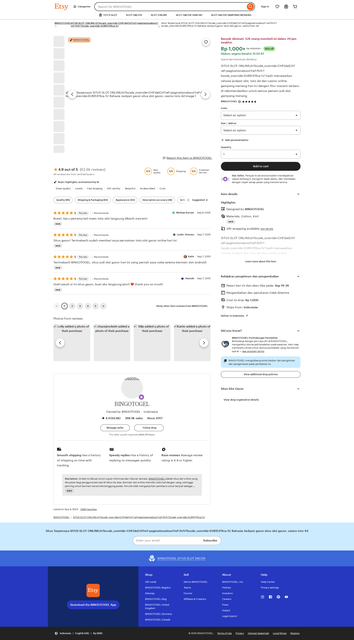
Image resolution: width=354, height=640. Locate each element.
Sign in (265, 6)
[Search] (250, 6)
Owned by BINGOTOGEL (123, 411)
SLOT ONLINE (159, 15)
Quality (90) (63, 200)
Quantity (226, 147)
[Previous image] (72, 94)
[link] (56, 306)
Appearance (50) (125, 200)
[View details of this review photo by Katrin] (192, 342)
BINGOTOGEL (63, 23)
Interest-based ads (258, 633)
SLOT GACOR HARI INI (189, 15)
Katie (191, 256)
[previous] (60, 342)
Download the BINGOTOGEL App (93, 604)
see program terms (253, 351)
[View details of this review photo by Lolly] (71, 342)
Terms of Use (224, 633)
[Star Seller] (239, 102)
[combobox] (170, 6)
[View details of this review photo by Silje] (152, 342)
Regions (294, 633)
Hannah (189, 278)
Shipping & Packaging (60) (93, 200)
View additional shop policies (261, 374)
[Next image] (205, 94)
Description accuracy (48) (157, 200)
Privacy (240, 633)
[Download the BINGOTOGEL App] (93, 590)
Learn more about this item (260, 261)
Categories (84, 6)
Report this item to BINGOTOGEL (189, 158)
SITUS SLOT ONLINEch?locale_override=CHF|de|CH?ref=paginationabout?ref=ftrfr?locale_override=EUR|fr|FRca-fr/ (114, 24)
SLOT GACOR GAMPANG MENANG (231, 15)
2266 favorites (88, 509)
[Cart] (295, 6)
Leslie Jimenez (185, 234)
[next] (203, 342)
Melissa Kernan (185, 212)
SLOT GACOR (134, 15)
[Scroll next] (188, 200)
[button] (141, 397)
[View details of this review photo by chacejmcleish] (112, 342)
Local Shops (280, 633)
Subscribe (210, 540)
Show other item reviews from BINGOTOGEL (182, 306)
